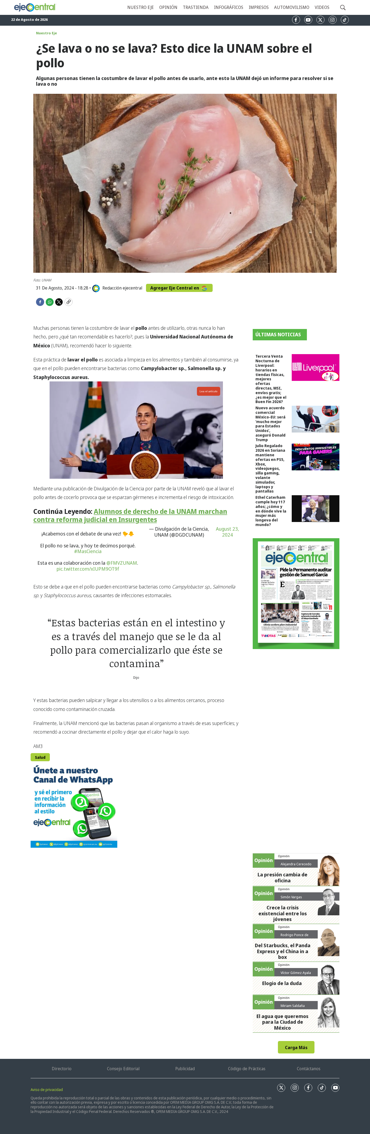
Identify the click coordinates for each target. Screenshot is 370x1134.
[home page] (35, 7)
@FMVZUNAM (121, 563)
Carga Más (296, 1047)
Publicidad (185, 1069)
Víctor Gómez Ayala (296, 972)
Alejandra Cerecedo (296, 864)
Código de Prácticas (246, 1069)
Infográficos (228, 7)
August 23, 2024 (227, 532)
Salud (40, 757)
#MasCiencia (88, 551)
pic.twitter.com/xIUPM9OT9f (88, 569)
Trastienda (196, 7)
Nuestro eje (140, 7)
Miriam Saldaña (293, 1005)
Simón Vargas (291, 896)
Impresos (259, 7)
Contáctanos (308, 1069)
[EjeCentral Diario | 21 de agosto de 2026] (296, 593)
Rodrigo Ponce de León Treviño (295, 937)
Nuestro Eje (46, 33)
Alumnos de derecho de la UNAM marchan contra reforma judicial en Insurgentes (130, 515)
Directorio (62, 1069)
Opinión (168, 7)
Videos (322, 7)
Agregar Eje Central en (175, 288)
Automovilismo (291, 7)
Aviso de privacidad (47, 1089)
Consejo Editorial (123, 1069)
